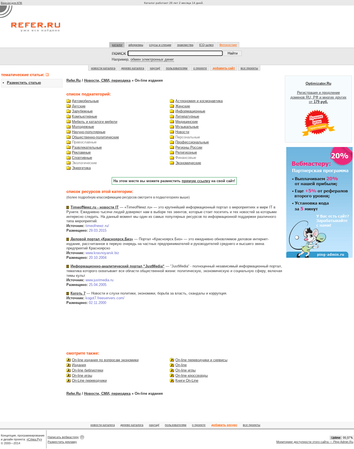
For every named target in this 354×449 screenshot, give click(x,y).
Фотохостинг (228, 45)
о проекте (200, 68)
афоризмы (135, 45)
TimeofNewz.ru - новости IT (95, 207)
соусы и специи (160, 45)
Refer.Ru (73, 80)
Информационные (190, 111)
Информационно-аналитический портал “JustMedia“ (118, 266)
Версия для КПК (11, 2)
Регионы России (188, 147)
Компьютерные (84, 116)
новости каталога (103, 68)
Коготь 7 (78, 293)
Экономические (188, 163)
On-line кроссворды (191, 375)
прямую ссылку (196, 181)
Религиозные (186, 152)
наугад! (155, 68)
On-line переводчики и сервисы (201, 360)
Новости (182, 132)
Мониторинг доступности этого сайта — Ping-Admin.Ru (314, 441)
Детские (78, 106)
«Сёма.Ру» (34, 439)
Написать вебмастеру (63, 437)
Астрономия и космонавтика (199, 101)
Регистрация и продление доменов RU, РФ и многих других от (318, 92)
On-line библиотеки (87, 370)
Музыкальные (187, 127)
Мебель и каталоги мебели (94, 122)
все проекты (249, 68)
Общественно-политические (95, 137)
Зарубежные (82, 111)
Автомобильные (85, 101)
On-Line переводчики (89, 380)
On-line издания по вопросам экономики (105, 360)
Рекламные (81, 152)
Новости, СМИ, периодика (107, 80)
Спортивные (82, 158)
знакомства (185, 45)
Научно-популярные (88, 132)
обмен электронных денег (152, 59)
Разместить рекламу (62, 441)
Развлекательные (87, 147)
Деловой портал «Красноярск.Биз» (102, 239)
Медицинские (186, 122)
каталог (117, 45)
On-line (181, 365)
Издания (79, 365)
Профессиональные (192, 142)
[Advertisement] (174, 26)
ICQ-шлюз (206, 45)
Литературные (187, 116)
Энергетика (81, 168)
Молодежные (83, 127)
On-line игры (82, 375)
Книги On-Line (186, 380)
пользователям (177, 68)
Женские (182, 106)
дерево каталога (132, 68)
